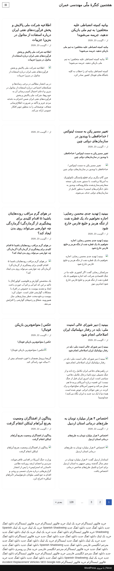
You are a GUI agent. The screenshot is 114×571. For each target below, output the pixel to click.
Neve (109, 568)
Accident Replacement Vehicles (21, 562)
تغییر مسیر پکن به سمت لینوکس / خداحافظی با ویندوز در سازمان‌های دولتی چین (86, 136)
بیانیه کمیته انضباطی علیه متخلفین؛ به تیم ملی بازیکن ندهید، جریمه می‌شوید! (89, 30)
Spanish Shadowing (54, 527)
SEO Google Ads (50, 562)
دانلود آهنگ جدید (95, 527)
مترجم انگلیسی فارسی (95, 544)
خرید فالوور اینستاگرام (93, 523)
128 (71, 502)
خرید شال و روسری (26, 549)
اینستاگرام (60, 540)
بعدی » (58, 502)
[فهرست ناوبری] (5, 4)
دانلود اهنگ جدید (76, 527)
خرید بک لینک (73, 523)
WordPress (90, 568)
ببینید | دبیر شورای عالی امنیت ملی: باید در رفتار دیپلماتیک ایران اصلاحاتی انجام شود (85, 329)
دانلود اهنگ (99, 553)
